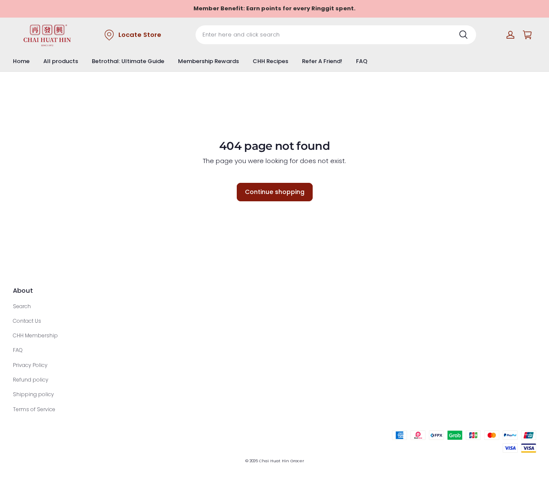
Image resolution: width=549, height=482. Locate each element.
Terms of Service (34, 409)
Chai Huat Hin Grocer (281, 461)
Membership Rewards (208, 61)
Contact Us (27, 320)
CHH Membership (35, 335)
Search (22, 306)
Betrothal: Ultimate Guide (128, 61)
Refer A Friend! (322, 61)
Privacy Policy (30, 365)
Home (21, 61)
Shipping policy (33, 394)
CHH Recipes (270, 61)
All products (60, 61)
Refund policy (30, 379)
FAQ (362, 61)
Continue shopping (275, 192)
